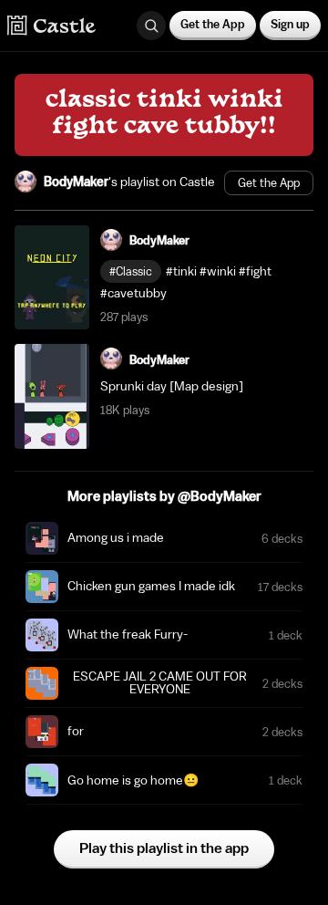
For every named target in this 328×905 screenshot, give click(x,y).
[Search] (151, 25)
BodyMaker (76, 182)
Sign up (290, 24)
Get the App (212, 24)
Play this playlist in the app (164, 848)
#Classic (130, 271)
